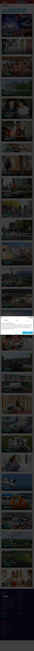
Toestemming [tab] (6, 320)
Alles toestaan (28, 332)
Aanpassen (16, 332)
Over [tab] (28, 320)
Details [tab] (17, 320)
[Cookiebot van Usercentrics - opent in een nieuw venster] (29, 317)
